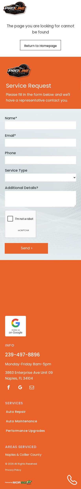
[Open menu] (74, 8)
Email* (10, 135)
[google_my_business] (20, 388)
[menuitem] (27, 412)
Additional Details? (21, 187)
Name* (11, 118)
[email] (31, 388)
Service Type (16, 170)
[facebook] (8, 388)
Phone (10, 152)
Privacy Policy (13, 470)
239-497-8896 (22, 354)
